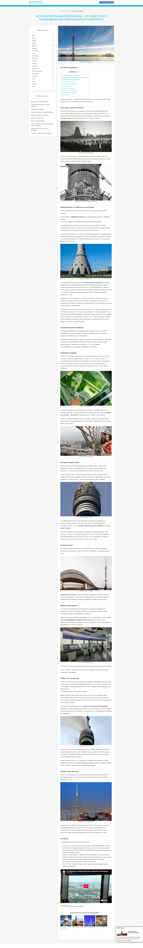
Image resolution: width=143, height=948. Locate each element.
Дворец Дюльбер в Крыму (37, 121)
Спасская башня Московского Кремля (133, 932)
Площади (34, 63)
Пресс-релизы (35, 68)
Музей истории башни (68, 88)
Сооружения (35, 73)
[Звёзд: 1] (61, 905)
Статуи (34, 78)
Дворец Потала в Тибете (37, 118)
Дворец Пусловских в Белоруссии (39, 115)
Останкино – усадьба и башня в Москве (41, 133)
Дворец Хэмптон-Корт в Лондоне (39, 101)
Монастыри (35, 50)
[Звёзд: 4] (64, 905)
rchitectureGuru (35, 2)
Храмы (33, 86)
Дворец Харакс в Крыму (37, 109)
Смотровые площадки (68, 82)
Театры (34, 81)
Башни (33, 38)
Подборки (34, 66)
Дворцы (34, 40)
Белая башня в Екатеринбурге (63, 928)
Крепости (34, 45)
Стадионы (34, 76)
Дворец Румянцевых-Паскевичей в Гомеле (42, 112)
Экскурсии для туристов (68, 92)
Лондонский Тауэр (100, 927)
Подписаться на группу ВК (107, 2)
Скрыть (78, 71)
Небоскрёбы (35, 56)
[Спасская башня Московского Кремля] (122, 932)
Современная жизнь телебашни (70, 79)
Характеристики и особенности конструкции (74, 77)
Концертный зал (66, 86)
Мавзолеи (34, 48)
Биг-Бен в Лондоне (76, 927)
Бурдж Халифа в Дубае (89, 927)
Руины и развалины (37, 71)
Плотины (34, 61)
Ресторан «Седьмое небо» (69, 84)
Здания (34, 43)
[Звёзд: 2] (62, 905)
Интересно (65, 95)
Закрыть (141, 927)
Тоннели (34, 83)
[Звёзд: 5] (65, 905)
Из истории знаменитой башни (70, 75)
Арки (33, 35)
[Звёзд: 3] (63, 905)
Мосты (34, 53)
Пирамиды (34, 58)
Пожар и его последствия (69, 90)
